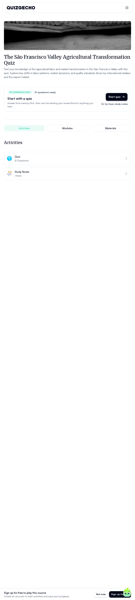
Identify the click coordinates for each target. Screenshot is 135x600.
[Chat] (127, 592)
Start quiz (114, 96)
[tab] (24, 128)
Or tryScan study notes (114, 104)
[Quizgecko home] (21, 7)
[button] (67, 158)
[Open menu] (127, 7)
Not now (101, 594)
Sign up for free (120, 594)
